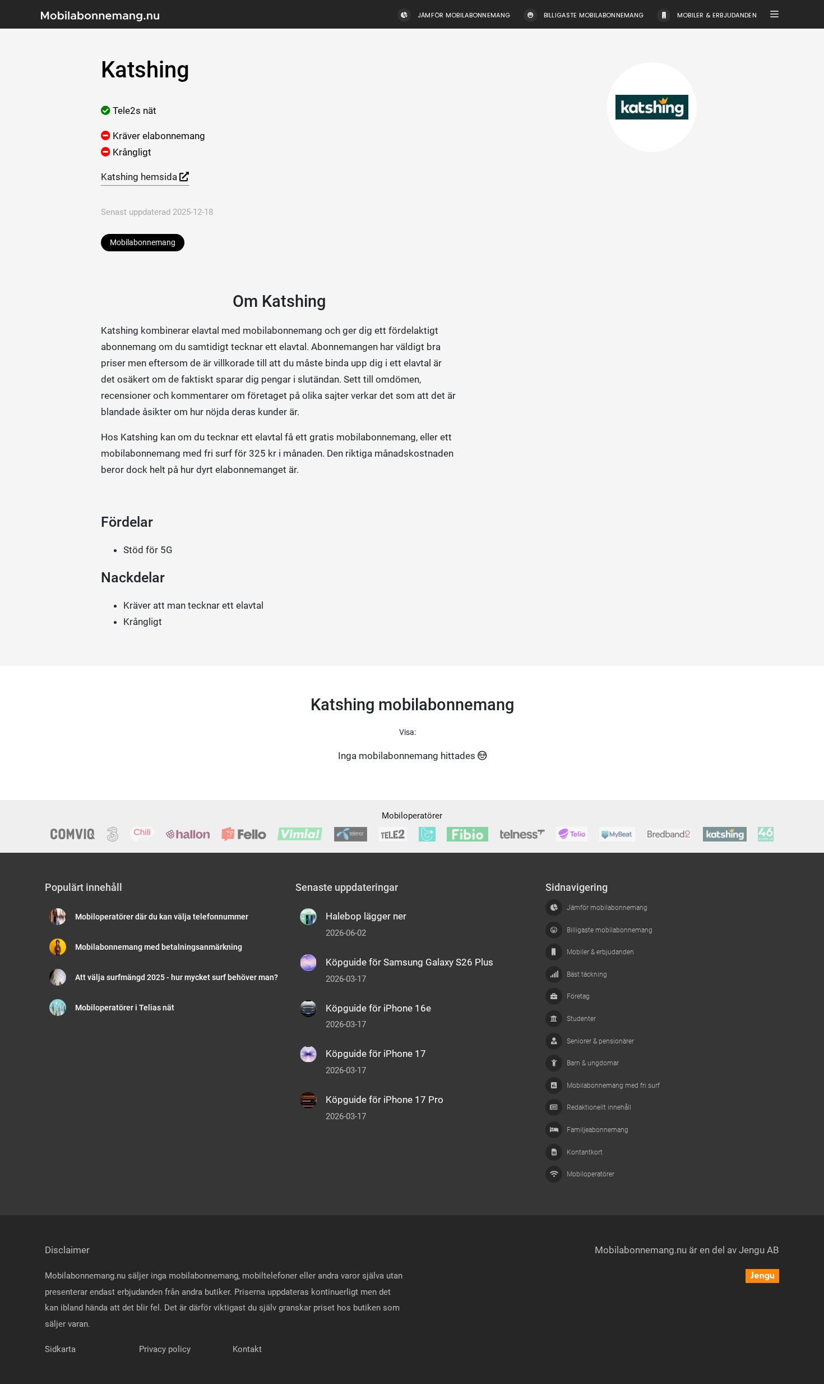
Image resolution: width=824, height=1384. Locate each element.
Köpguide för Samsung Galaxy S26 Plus (409, 962)
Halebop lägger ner (366, 916)
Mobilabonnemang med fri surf (613, 1085)
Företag (578, 996)
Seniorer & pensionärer (600, 1041)
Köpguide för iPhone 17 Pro (384, 1099)
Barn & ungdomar (593, 1063)
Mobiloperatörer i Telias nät (124, 1008)
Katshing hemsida (140, 176)
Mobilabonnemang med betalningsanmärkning (158, 947)
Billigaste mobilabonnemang (609, 930)
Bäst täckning (587, 974)
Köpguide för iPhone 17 (376, 1053)
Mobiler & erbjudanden (600, 952)
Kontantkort (585, 1152)
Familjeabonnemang (597, 1130)
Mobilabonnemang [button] (142, 242)
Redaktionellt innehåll (599, 1107)
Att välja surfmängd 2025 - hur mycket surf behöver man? (176, 977)
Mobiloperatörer (412, 816)
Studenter (581, 1019)
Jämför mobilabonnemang (607, 908)
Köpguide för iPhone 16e (378, 1008)
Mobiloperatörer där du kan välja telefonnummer (161, 917)
